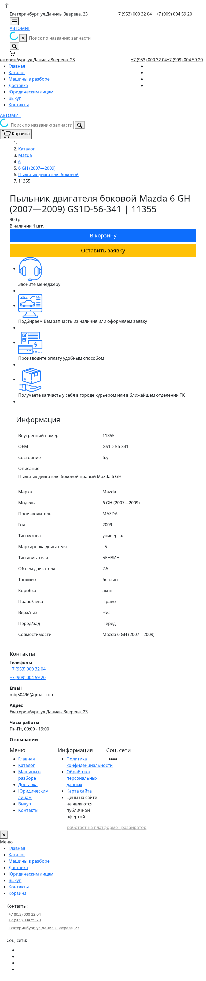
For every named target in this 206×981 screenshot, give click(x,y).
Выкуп (15, 98)
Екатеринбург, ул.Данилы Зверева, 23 (49, 14)
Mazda (25, 155)
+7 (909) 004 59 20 (174, 14)
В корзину (103, 235)
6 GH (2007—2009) (37, 168)
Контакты (19, 105)
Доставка (18, 85)
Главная (17, 66)
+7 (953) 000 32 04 (134, 14)
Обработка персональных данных (82, 778)
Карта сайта (79, 791)
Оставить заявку (103, 250)
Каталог (17, 72)
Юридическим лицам (31, 92)
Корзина (18, 893)
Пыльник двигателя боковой (48, 174)
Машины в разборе (29, 79)
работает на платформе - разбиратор (106, 827)
